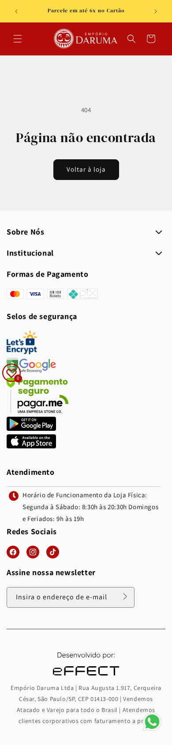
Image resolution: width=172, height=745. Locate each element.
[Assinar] (125, 596)
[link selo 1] (31, 428)
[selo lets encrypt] (22, 352)
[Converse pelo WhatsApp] (152, 730)
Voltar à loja (86, 169)
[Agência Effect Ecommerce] (86, 676)
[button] (17, 38)
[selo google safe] (31, 371)
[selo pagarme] (37, 411)
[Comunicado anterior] (16, 11)
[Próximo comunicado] (155, 11)
